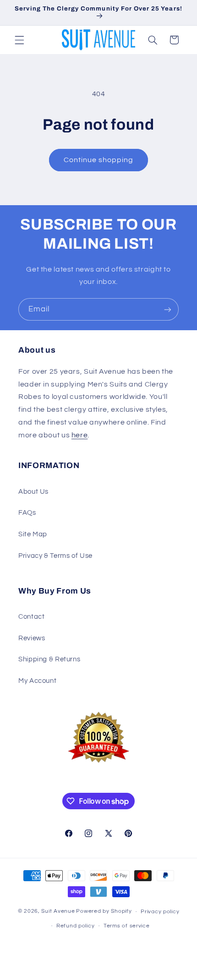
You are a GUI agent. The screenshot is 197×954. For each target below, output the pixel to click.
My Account (37, 680)
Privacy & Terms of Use (55, 555)
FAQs (27, 512)
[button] (19, 39)
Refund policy (75, 925)
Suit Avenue (58, 911)
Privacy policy (160, 911)
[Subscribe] (167, 309)
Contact (31, 616)
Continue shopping (99, 160)
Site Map (32, 534)
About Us (33, 491)
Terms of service (127, 925)
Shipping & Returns (49, 659)
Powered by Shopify (103, 911)
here (79, 435)
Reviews (31, 638)
